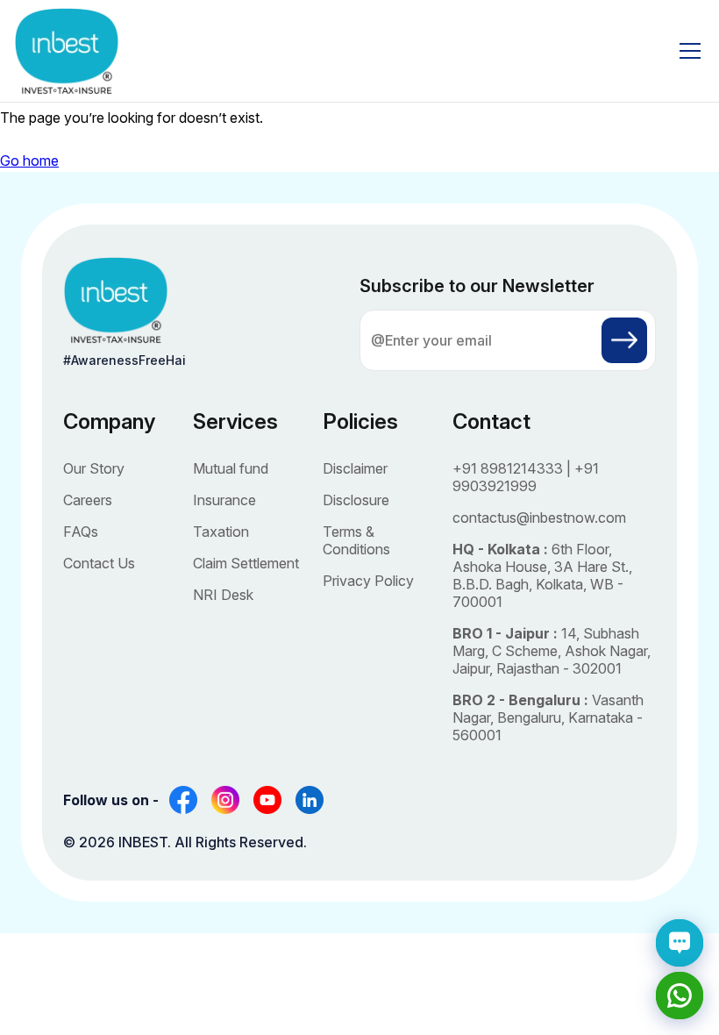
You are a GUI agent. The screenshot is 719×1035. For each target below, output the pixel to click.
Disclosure (356, 500)
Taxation (221, 531)
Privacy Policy (368, 580)
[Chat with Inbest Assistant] (679, 943)
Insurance (224, 500)
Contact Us (99, 563)
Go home (29, 160)
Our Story (94, 468)
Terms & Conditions (356, 540)
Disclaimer (355, 468)
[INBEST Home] (66, 51)
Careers (87, 500)
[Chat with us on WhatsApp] (679, 995)
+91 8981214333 (507, 468)
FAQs (80, 531)
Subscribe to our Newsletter (477, 285)
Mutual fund (230, 468)
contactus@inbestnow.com (539, 517)
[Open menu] (690, 51)
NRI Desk (223, 594)
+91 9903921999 (525, 477)
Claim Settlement (246, 563)
